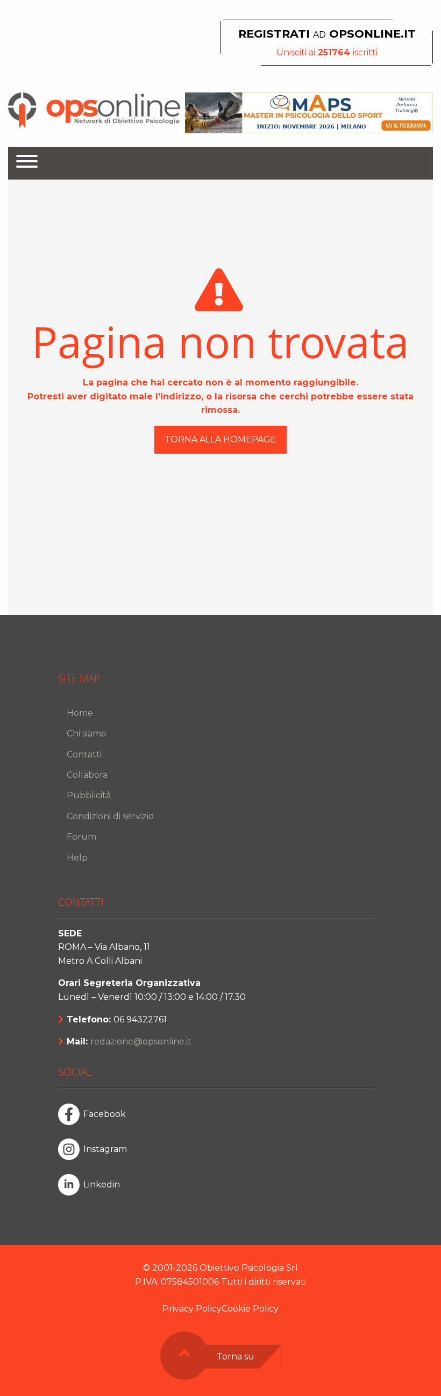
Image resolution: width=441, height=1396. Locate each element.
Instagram (105, 1149)
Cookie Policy (250, 1309)
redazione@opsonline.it (140, 1041)
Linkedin (101, 1184)
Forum (81, 837)
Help (77, 858)
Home (80, 713)
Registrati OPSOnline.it (327, 33)
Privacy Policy (192, 1309)
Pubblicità (89, 795)
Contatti (84, 754)
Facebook (104, 1114)
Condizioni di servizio (110, 816)
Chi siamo (86, 733)
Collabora (87, 775)
